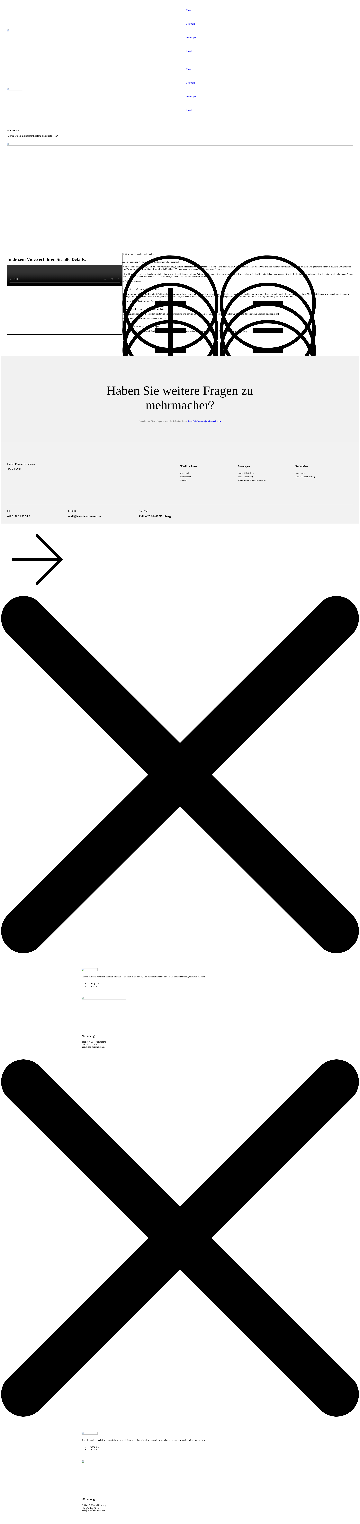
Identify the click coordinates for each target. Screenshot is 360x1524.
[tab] (237, 258)
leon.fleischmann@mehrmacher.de (204, 421)
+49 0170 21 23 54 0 (18, 516)
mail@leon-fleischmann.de (84, 516)
